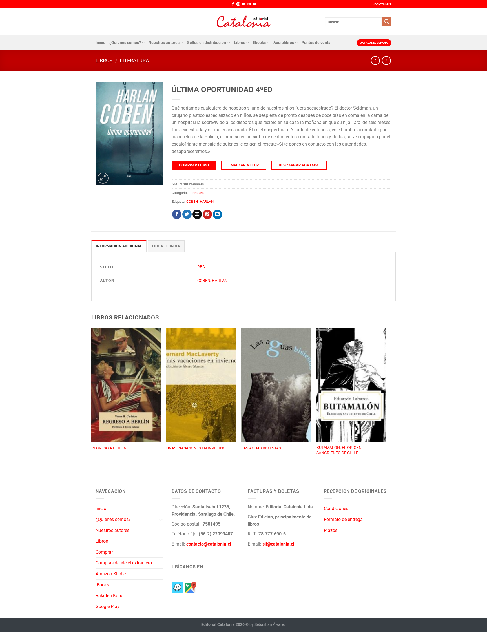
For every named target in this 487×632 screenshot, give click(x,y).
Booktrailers (381, 4)
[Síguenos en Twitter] (243, 4)
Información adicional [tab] (119, 246)
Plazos (330, 530)
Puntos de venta (316, 42)
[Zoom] (103, 178)
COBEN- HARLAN (200, 201)
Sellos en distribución (206, 42)
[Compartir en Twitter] (187, 214)
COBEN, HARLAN (212, 280)
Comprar (104, 552)
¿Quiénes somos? (125, 42)
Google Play (107, 606)
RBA (201, 266)
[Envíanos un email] (249, 4)
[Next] (385, 397)
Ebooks (259, 42)
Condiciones (336, 508)
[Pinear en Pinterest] (207, 214)
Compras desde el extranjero (124, 563)
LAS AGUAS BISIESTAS (261, 448)
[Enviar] (386, 22)
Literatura (134, 60)
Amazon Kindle (111, 574)
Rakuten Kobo (109, 595)
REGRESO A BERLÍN (109, 448)
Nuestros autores (164, 42)
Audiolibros (283, 42)
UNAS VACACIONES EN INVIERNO (196, 448)
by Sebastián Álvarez (267, 624)
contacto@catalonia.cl (208, 544)
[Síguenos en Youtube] (254, 4)
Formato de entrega (343, 519)
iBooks (102, 585)
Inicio (100, 42)
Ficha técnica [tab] (166, 246)
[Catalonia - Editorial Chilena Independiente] (243, 21)
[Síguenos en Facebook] (232, 4)
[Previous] (91, 397)
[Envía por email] (197, 214)
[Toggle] (161, 519)
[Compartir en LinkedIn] (217, 214)
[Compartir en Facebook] (176, 214)
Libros (239, 42)
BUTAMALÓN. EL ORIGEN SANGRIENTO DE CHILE (339, 450)
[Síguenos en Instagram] (238, 4)
